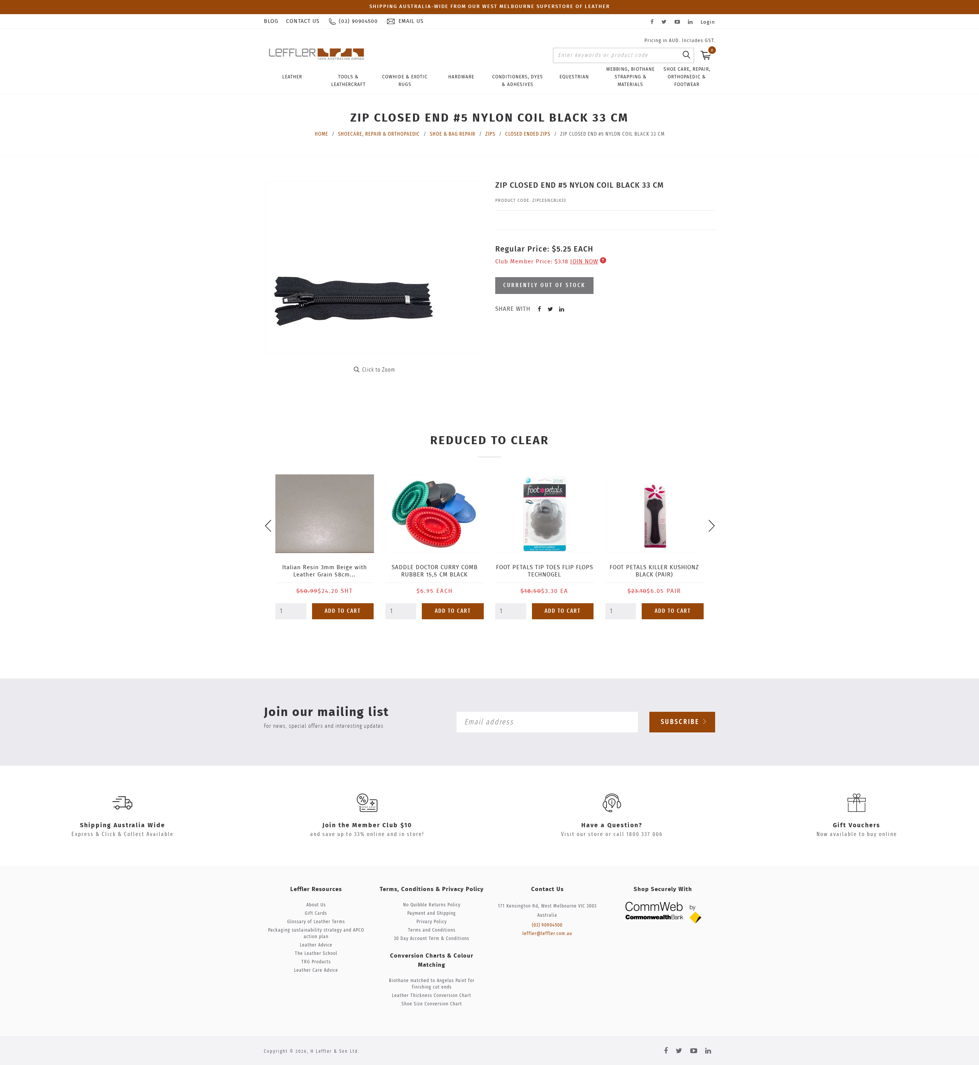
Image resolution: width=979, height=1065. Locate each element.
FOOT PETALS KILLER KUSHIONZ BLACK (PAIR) (654, 571)
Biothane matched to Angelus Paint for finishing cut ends (432, 984)
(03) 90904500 (547, 925)
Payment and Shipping (431, 913)
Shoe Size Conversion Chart (432, 1004)
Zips (490, 134)
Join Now (584, 262)
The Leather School (316, 953)
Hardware (461, 77)
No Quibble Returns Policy (431, 905)
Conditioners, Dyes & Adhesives (517, 81)
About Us (316, 905)
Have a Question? (611, 825)
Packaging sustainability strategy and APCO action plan (316, 933)
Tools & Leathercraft (348, 81)
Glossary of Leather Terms (316, 921)
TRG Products (316, 961)
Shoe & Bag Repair (452, 134)
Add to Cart (343, 611)
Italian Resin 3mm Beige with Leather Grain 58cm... (324, 571)
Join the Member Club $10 (367, 825)
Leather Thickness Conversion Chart (431, 995)
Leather (292, 77)
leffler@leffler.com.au (547, 933)
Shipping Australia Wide (122, 825)
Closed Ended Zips (527, 134)
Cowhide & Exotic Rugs (405, 81)
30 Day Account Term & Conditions (431, 938)
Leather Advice (316, 945)
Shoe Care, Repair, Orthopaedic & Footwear (687, 77)
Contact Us (303, 21)
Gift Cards (316, 913)
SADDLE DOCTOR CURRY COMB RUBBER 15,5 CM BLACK (435, 571)
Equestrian (574, 77)
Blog (271, 21)
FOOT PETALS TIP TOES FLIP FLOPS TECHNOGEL (544, 571)
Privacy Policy (431, 921)
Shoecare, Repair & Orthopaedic (379, 134)
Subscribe (681, 722)
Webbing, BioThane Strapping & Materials (630, 77)
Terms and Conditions (431, 930)
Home (321, 134)
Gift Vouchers (856, 825)
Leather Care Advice (316, 970)
